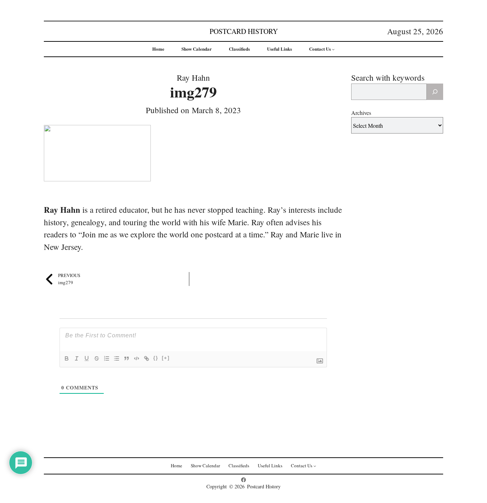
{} (155, 358)
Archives (361, 112)
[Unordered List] (117, 358)
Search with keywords (388, 77)
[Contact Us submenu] (333, 49)
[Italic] (77, 358)
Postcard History (244, 31)
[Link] (147, 358)
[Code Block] (137, 358)
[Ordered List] (107, 358)
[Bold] (67, 358)
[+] (166, 358)
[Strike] (97, 358)
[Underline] (87, 358)
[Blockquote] (127, 358)
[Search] (435, 92)
